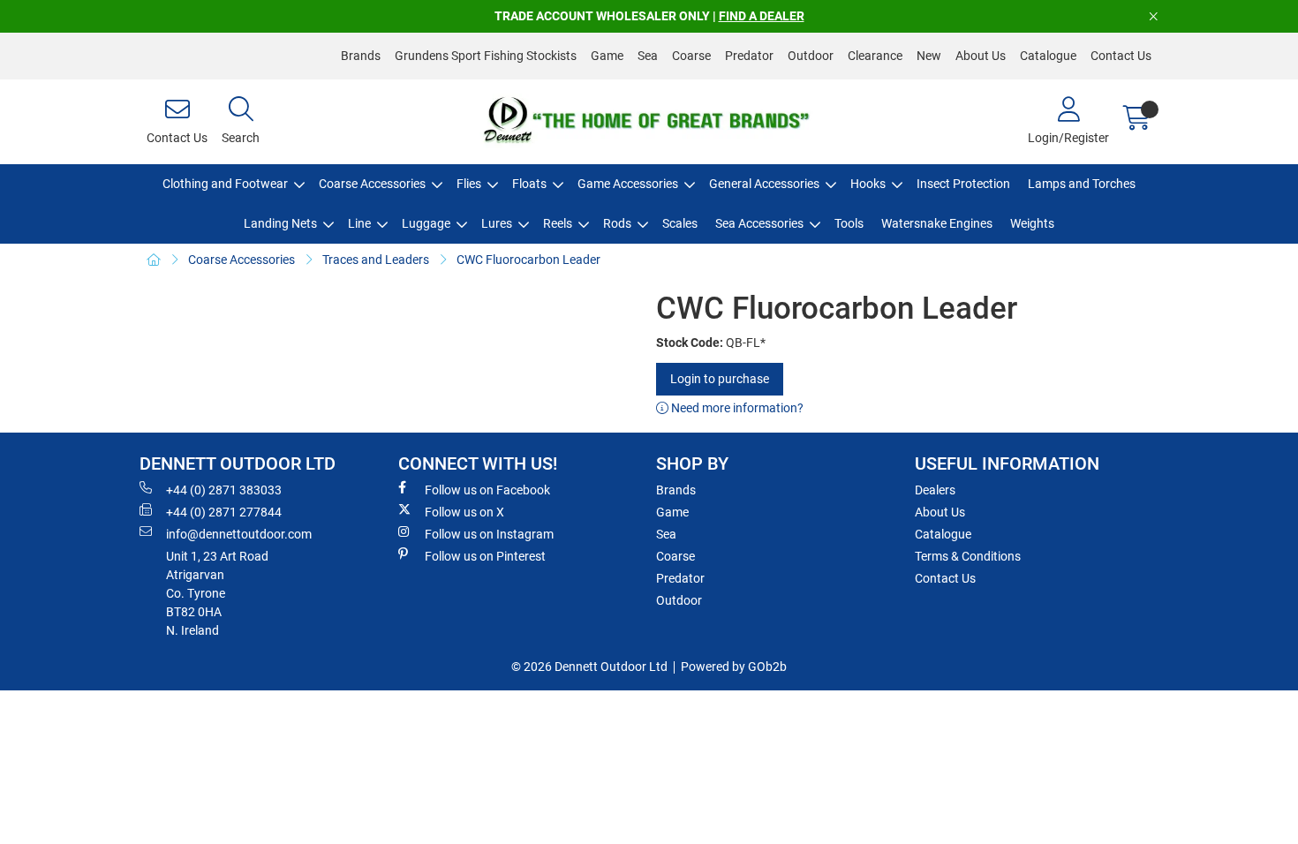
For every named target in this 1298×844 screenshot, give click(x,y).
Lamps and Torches (1082, 184)
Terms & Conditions (968, 556)
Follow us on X (464, 512)
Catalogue (1048, 56)
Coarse (691, 56)
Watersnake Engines (936, 223)
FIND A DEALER (761, 16)
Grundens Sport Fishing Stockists (486, 56)
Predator (749, 56)
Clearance (875, 56)
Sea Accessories (759, 223)
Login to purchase (719, 379)
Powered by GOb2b (734, 666)
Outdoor (811, 56)
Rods (617, 223)
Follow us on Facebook (487, 490)
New (929, 56)
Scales (680, 223)
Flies (469, 184)
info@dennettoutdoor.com (239, 534)
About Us (980, 56)
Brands (361, 56)
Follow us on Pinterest (485, 556)
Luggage (426, 223)
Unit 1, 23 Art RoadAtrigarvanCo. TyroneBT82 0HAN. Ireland (217, 593)
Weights (1032, 223)
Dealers (935, 490)
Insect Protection (963, 184)
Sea (648, 56)
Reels (557, 223)
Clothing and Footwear (225, 184)
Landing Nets (280, 223)
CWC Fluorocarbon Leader (528, 259)
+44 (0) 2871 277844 (224, 512)
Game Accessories (627, 184)
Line (359, 223)
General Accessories (764, 184)
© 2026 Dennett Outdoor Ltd (589, 666)
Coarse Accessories (372, 184)
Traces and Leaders (375, 259)
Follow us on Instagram (489, 534)
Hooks (868, 184)
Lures (496, 223)
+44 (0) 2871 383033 (224, 490)
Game (607, 56)
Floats (529, 184)
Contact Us (1120, 56)
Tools (849, 223)
